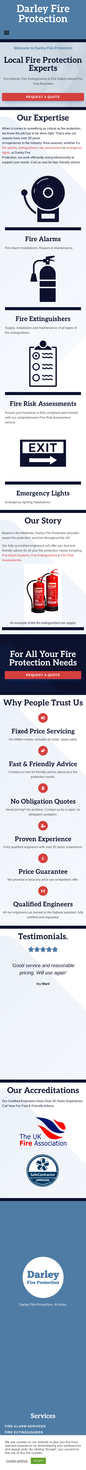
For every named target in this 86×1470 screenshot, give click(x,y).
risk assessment (50, 147)
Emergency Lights (43, 493)
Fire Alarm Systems (16, 555)
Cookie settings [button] (17, 1461)
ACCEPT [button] (38, 1460)
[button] (6, 32)
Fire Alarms (43, 239)
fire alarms (9, 147)
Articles (60, 1304)
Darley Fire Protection (43, 14)
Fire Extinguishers (43, 319)
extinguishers (27, 147)
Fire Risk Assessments (43, 404)
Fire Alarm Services (25, 1426)
